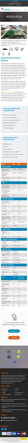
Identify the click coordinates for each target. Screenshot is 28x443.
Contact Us (14, 337)
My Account (4, 388)
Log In (11, 5)
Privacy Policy (18, 394)
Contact (4, 392)
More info (18, 441)
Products (17, 388)
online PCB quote (8, 92)
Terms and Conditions (6, 394)
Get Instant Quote (19, 392)
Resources (4, 390)
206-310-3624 (14, 331)
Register (18, 5)
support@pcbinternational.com (15, 3)
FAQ (16, 390)
